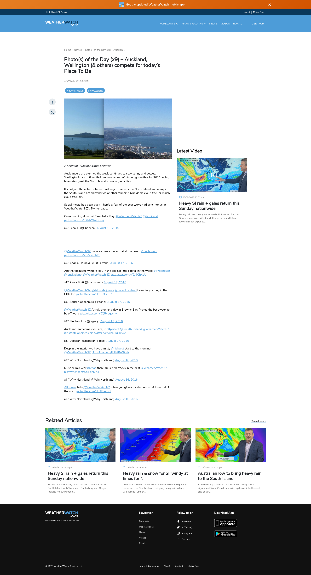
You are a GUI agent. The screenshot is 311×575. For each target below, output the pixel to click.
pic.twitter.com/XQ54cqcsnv (98, 313)
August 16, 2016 (108, 228)
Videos (225, 23)
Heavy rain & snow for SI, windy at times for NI (155, 476)
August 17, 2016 (121, 263)
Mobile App (258, 12)
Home (67, 50)
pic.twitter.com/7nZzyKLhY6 (82, 255)
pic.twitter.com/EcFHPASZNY (110, 352)
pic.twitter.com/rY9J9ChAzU (128, 275)
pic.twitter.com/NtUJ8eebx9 (93, 391)
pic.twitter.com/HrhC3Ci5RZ (94, 294)
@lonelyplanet (73, 275)
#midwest (117, 348)
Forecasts (167, 23)
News (213, 23)
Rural (237, 23)
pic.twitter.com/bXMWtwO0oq (84, 220)
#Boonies (70, 387)
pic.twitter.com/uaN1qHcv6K (108, 333)
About (247, 12)
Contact (179, 566)
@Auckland (150, 216)
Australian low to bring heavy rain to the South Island (229, 476)
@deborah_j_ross (103, 290)
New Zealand (95, 91)
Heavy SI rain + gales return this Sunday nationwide (209, 206)
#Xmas (91, 368)
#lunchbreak (149, 251)
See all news (258, 421)
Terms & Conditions (149, 566)
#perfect (113, 329)
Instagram (187, 533)
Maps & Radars (192, 23)
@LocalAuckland (126, 290)
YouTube (186, 539)
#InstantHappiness (76, 333)
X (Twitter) (187, 527)
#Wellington (162, 271)
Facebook (186, 521)
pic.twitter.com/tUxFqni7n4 (81, 372)
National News (75, 91)
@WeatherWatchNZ (129, 216)
